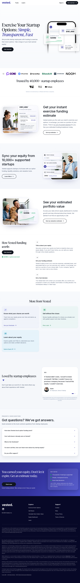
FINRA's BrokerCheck (65, 531)
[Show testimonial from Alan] (75, 393)
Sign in (61, 3)
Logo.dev (19, 569)
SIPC (70, 556)
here (21, 532)
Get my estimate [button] (51, 132)
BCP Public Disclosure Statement (23, 574)
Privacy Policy (11, 541)
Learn (23, 3)
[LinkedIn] (3, 510)
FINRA (66, 556)
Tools (17, 3)
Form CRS (4, 574)
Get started (71, 3)
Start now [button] (9, 484)
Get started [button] (7, 49)
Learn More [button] (8, 176)
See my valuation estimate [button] (54, 221)
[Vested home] (6, 3)
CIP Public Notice (11, 574)
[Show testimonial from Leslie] (74, 393)
